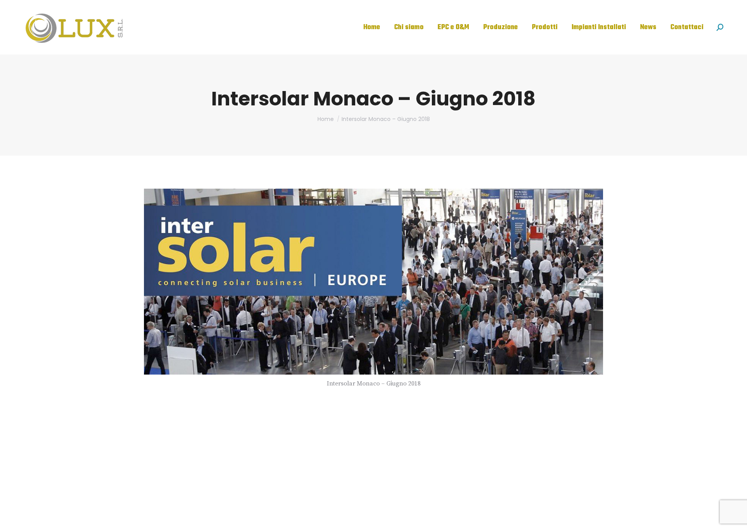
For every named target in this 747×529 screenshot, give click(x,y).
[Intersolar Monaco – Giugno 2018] (373, 282)
